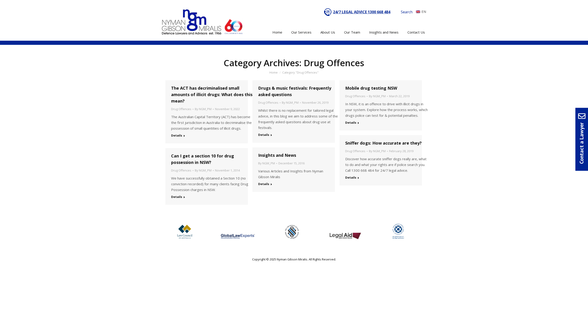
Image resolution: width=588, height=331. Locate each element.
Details (176, 135)
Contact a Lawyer (581, 143)
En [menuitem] (423, 11)
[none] (420, 11)
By (203, 109)
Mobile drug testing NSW (371, 88)
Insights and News (277, 155)
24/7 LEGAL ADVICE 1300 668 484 (361, 11)
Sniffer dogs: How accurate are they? (383, 143)
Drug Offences (181, 109)
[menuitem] (420, 11)
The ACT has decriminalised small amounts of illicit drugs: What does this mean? (211, 94)
